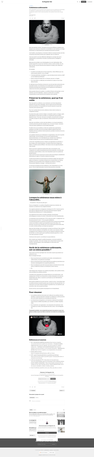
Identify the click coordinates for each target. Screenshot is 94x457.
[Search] (77, 2)
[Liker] (30, 18)
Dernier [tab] (34, 409)
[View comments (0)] (32, 18)
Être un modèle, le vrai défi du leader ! (38, 412)
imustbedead (47, 44)
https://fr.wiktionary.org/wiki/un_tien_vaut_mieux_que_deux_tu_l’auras (46, 367)
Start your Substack (44, 452)
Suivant (61, 390)
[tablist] (34, 398)
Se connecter (89, 1)
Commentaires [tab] (32, 397)
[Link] (28, 99)
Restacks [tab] (36, 397)
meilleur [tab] (31, 409)
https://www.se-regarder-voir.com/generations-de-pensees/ (48, 349)
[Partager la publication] (80, 2)
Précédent (33, 390)
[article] (47, 415)
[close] (56, 421)
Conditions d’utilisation (52, 381)
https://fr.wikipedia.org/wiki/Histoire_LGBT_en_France (43, 353)
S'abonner (83, 1)
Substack (40, 454)
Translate (31, 5)
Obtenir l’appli (51, 452)
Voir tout (31, 435)
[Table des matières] (1, 228)
